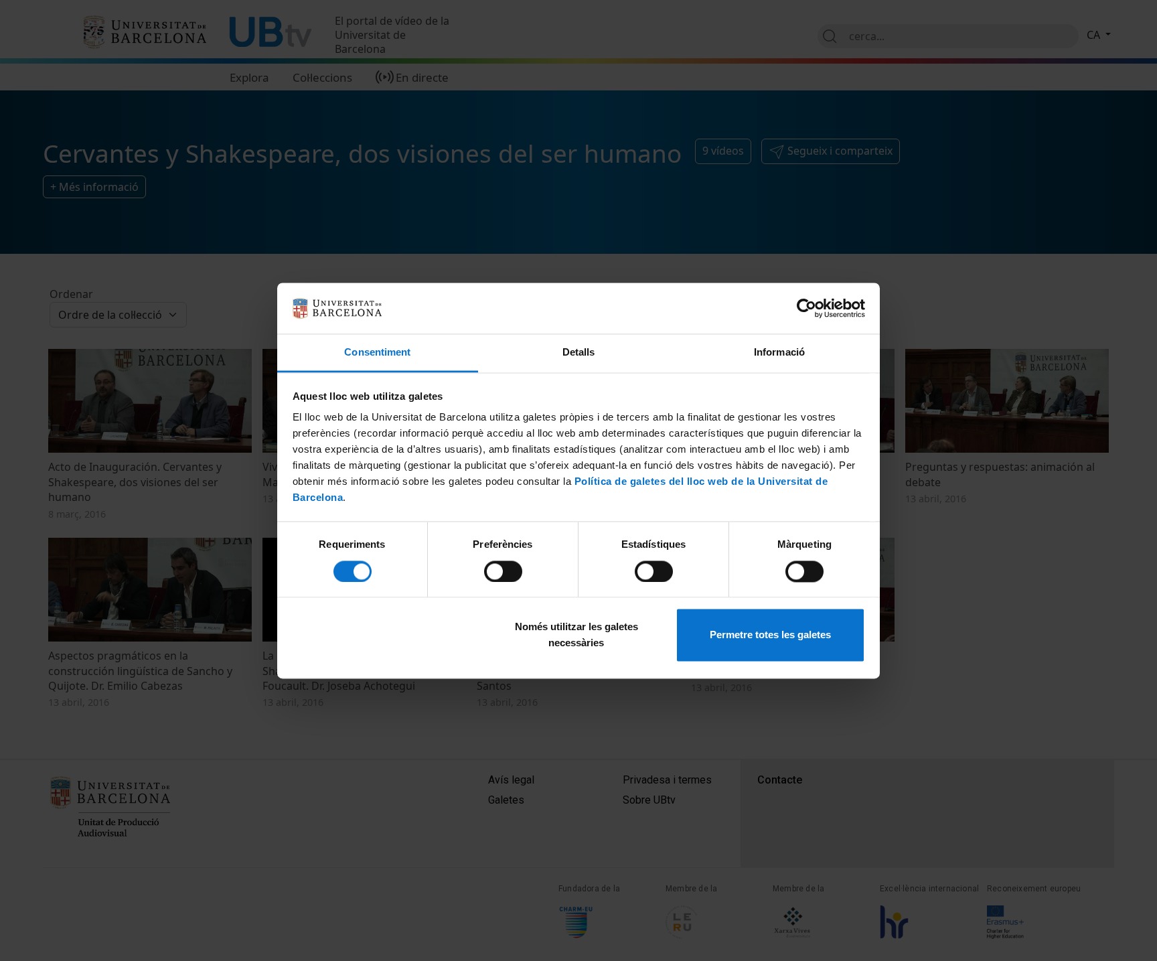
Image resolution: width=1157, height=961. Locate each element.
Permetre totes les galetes (770, 635)
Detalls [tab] (578, 352)
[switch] (503, 571)
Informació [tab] (779, 352)
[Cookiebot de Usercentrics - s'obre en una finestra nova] (806, 308)
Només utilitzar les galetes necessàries (576, 635)
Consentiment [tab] (377, 352)
